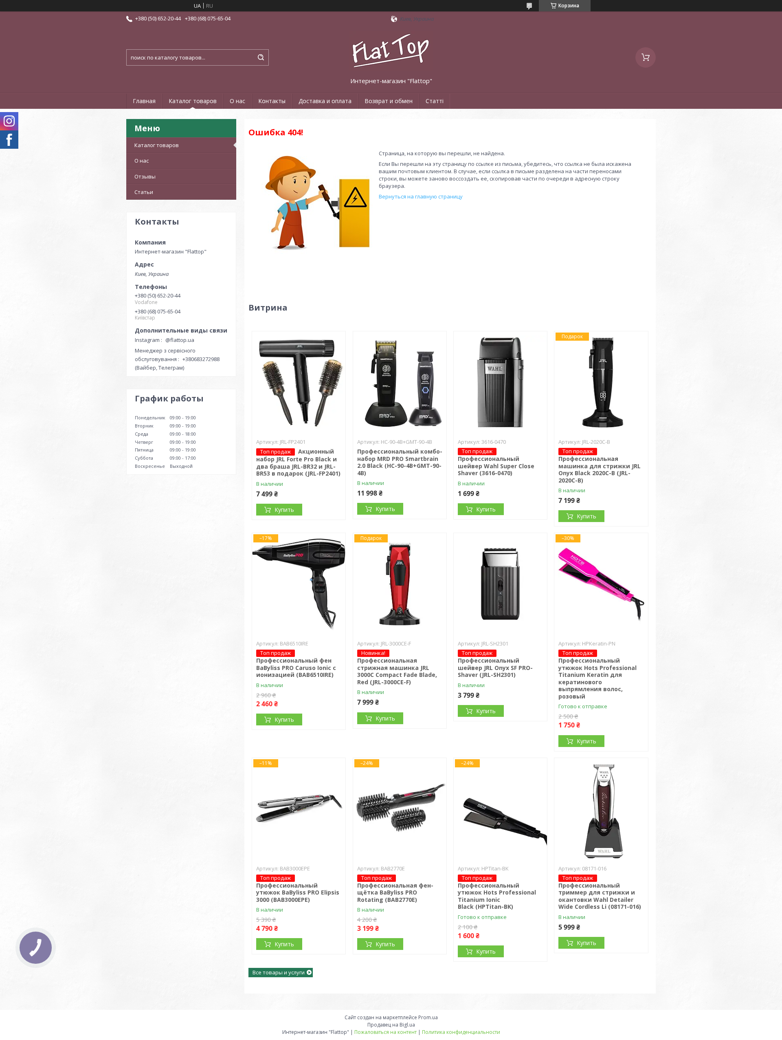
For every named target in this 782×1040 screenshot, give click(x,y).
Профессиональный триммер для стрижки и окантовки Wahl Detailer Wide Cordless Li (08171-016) (599, 896)
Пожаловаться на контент (385, 1032)
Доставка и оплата (325, 101)
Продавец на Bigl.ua (391, 1024)
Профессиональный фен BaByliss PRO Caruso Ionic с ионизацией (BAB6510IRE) (296, 668)
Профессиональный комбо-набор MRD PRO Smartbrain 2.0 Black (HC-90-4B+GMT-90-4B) (399, 462)
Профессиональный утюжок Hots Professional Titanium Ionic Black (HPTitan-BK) (497, 896)
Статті (435, 101)
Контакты (272, 101)
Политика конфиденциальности (461, 1032)
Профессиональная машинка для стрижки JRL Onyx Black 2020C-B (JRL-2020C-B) (599, 469)
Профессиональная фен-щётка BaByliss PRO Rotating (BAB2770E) (395, 892)
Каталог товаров (193, 101)
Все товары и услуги (279, 972)
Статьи (143, 192)
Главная (144, 101)
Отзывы (145, 176)
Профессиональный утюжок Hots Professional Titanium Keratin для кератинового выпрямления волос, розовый (597, 678)
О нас (237, 101)
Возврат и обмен (389, 101)
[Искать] (261, 57)
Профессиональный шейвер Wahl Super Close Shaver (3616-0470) (496, 466)
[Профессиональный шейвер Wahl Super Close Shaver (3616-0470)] (500, 382)
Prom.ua (428, 1017)
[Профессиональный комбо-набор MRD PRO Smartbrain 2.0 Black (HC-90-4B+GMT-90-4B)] (399, 382)
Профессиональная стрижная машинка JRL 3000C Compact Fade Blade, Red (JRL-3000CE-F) (397, 671)
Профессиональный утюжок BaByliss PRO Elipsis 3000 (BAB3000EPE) (297, 892)
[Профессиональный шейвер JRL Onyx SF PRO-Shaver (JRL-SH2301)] (500, 584)
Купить (284, 509)
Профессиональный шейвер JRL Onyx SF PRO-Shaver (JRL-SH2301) (495, 668)
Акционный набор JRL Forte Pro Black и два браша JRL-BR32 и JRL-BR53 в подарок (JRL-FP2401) (298, 462)
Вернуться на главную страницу (421, 196)
